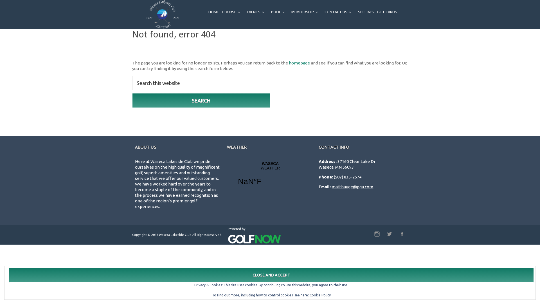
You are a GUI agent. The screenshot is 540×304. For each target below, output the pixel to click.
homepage (299, 63)
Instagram (376, 234)
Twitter (389, 234)
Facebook (402, 234)
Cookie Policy (320, 295)
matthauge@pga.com (352, 186)
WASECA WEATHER (270, 177)
